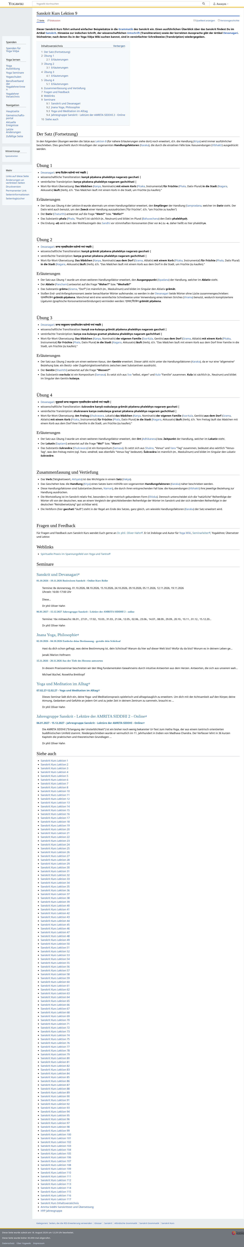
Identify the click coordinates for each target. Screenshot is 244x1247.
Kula (150, 338)
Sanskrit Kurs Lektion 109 (56, 1168)
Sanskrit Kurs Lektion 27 (55, 856)
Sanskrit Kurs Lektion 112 (56, 1180)
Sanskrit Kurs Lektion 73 (55, 1031)
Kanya (97, 186)
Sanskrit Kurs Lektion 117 (56, 1199)
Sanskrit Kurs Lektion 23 (55, 840)
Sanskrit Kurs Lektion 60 (55, 982)
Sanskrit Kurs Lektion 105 (56, 1153)
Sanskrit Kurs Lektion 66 (55, 1004)
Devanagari (230, 33)
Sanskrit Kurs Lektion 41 (55, 909)
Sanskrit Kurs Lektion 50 (55, 943)
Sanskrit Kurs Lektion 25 (55, 848)
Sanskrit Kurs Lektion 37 (55, 894)
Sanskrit (51, 33)
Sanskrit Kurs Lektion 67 (55, 1008)
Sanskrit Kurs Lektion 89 (55, 1092)
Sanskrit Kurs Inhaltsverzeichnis (60, 1203)
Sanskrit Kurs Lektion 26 (55, 852)
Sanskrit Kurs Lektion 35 (55, 886)
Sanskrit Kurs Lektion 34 (55, 882)
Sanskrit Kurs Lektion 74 (55, 1035)
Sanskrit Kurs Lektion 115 (56, 1191)
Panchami (62, 284)
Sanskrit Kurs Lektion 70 (55, 1020)
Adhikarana (149, 438)
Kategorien (41, 1223)
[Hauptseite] (16, 21)
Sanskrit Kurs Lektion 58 (55, 974)
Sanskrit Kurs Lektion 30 (55, 867)
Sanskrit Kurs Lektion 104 (56, 1149)
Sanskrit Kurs (167, 1223)
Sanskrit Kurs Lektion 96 (55, 1119)
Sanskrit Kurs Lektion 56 (55, 966)
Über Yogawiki (24, 1243)
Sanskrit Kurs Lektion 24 (55, 844)
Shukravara (97, 415)
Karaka (144, 145)
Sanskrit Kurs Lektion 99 (55, 1130)
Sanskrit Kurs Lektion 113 (56, 1184)
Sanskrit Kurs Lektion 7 (54, 783)
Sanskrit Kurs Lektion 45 (55, 924)
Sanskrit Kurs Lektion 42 (55, 913)
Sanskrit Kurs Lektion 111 (56, 1176)
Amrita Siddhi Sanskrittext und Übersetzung (67, 1207)
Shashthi (61, 370)
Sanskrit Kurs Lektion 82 (55, 1065)
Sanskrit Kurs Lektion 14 (55, 806)
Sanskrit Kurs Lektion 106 (56, 1157)
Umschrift (133, 33)
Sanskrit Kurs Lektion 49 (55, 940)
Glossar (98, 1223)
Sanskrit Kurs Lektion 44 (55, 921)
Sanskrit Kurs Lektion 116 (56, 1195)
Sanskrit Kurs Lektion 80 (55, 1058)
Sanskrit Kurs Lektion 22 (55, 837)
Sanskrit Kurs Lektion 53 (55, 955)
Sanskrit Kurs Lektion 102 (56, 1142)
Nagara (222, 186)
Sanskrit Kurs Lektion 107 (56, 1161)
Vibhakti (217, 145)
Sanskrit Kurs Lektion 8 (54, 787)
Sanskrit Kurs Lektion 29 (55, 863)
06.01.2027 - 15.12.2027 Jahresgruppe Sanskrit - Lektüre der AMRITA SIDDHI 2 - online (85, 611)
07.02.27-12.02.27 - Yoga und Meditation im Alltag (67, 690)
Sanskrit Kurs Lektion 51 (55, 947)
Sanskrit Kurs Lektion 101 (56, 1138)
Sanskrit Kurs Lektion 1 (54, 760)
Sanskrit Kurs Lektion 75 (55, 1039)
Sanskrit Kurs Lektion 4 (54, 772)
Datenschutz (8, 1243)
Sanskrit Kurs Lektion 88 (55, 1088)
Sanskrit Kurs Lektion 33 (55, 879)
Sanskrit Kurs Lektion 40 (55, 905)
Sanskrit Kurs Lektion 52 (55, 951)
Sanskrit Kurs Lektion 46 (55, 928)
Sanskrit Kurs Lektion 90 (55, 1096)
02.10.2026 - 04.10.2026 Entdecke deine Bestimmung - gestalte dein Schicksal (78, 641)
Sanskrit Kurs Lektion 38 (55, 898)
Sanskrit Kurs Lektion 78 (55, 1050)
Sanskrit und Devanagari (57, 574)
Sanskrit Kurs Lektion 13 (55, 802)
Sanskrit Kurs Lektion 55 (55, 962)
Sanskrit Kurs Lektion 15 (55, 810)
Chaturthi (59, 214)
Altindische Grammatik (125, 1223)
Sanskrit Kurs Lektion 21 (55, 833)
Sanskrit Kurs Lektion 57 (55, 970)
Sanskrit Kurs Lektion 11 (55, 795)
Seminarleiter (200, 533)
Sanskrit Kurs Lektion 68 (55, 1012)
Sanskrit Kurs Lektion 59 (55, 978)
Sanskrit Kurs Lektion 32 (55, 875)
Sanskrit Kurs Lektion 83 (55, 1069)
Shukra (149, 448)
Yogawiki (16, 3)
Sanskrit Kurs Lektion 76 (55, 1043)
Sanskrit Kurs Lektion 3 (54, 768)
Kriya (197, 141)
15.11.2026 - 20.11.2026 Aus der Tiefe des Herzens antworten (70, 660)
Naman (108, 488)
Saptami (61, 443)
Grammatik (125, 29)
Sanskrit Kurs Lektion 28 (55, 859)
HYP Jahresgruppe (51, 1210)
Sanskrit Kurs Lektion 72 (55, 1027)
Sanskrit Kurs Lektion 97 (55, 1123)
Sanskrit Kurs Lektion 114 (56, 1188)
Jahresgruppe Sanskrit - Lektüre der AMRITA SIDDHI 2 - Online (91, 716)
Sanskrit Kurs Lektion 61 (55, 985)
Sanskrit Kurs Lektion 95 (55, 1115)
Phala (182, 186)
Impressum (38, 1243)
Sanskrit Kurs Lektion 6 (54, 779)
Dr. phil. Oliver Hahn (129, 533)
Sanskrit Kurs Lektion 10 (55, 791)
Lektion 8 (100, 141)
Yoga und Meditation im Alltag (62, 683)
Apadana (163, 279)
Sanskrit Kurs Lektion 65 (55, 1001)
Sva (145, 338)
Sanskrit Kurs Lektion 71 (55, 1023)
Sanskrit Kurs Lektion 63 (55, 993)
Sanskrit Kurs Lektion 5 (54, 776)
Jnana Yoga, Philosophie (57, 634)
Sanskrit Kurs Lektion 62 (55, 989)
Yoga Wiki (185, 533)
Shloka (153, 496)
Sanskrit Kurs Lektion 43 (55, 917)
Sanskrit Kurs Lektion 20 (55, 829)
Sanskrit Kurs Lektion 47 (55, 932)
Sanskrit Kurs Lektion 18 (55, 821)
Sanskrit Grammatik (149, 1223)
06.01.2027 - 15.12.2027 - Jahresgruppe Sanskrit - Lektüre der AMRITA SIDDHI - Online (90, 723)
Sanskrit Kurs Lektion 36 (55, 890)
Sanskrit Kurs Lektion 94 (55, 1111)
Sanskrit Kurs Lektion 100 (56, 1134)
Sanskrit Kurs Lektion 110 (56, 1172)
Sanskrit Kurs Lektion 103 (56, 1146)
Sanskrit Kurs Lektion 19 (55, 825)
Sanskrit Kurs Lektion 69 (55, 1016)
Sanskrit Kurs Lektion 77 (55, 1046)
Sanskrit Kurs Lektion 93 (55, 1107)
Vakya (126, 479)
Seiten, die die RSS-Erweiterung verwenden (70, 1223)
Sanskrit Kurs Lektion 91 (55, 1100)
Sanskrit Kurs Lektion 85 (55, 1077)
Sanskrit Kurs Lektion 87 (55, 1085)
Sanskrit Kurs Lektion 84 (55, 1073)
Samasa (100, 374)
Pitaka (141, 186)
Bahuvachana (151, 218)
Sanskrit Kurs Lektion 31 (55, 871)
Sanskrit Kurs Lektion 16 (55, 814)
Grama (139, 260)
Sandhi (106, 223)
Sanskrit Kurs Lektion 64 (55, 997)
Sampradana (193, 205)
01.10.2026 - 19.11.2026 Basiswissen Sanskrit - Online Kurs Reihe (72, 580)
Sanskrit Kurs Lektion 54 (55, 959)
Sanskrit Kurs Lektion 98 (55, 1126)
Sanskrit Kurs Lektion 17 (55, 818)
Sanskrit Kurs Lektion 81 (55, 1062)
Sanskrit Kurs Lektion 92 (55, 1104)
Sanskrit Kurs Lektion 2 (54, 764)
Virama (188, 297)
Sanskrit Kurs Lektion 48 (55, 936)
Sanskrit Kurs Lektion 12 (55, 798)
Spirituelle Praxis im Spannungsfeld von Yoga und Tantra (75, 554)
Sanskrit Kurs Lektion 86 (55, 1081)
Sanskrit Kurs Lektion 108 (56, 1165)
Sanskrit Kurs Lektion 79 (55, 1054)
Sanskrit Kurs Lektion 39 (55, 901)
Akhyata (77, 479)
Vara (173, 448)
